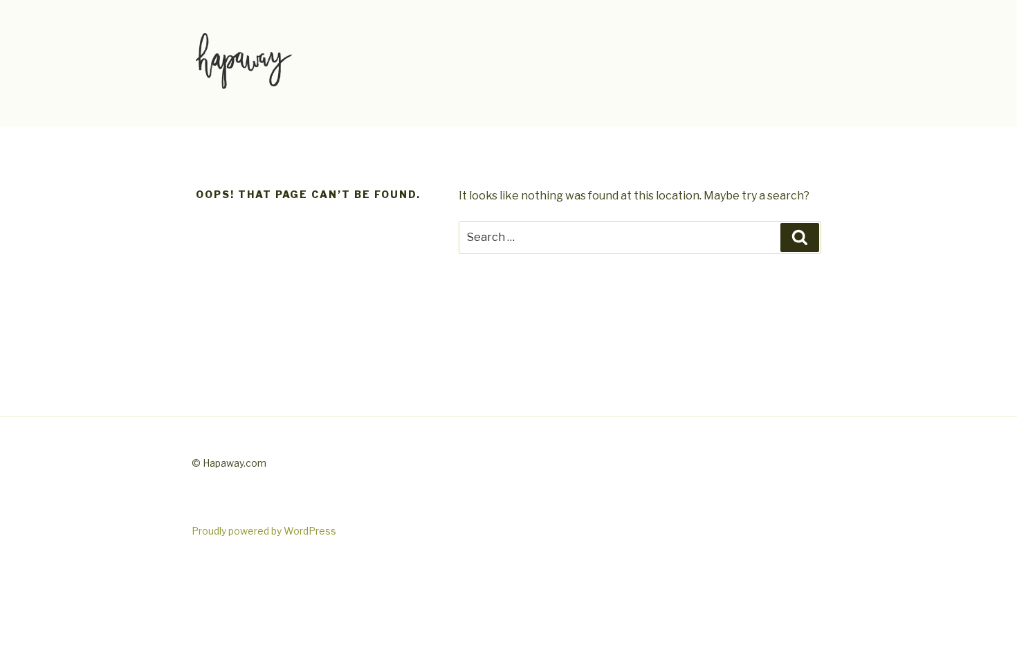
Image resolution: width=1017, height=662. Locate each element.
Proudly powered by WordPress (264, 531)
